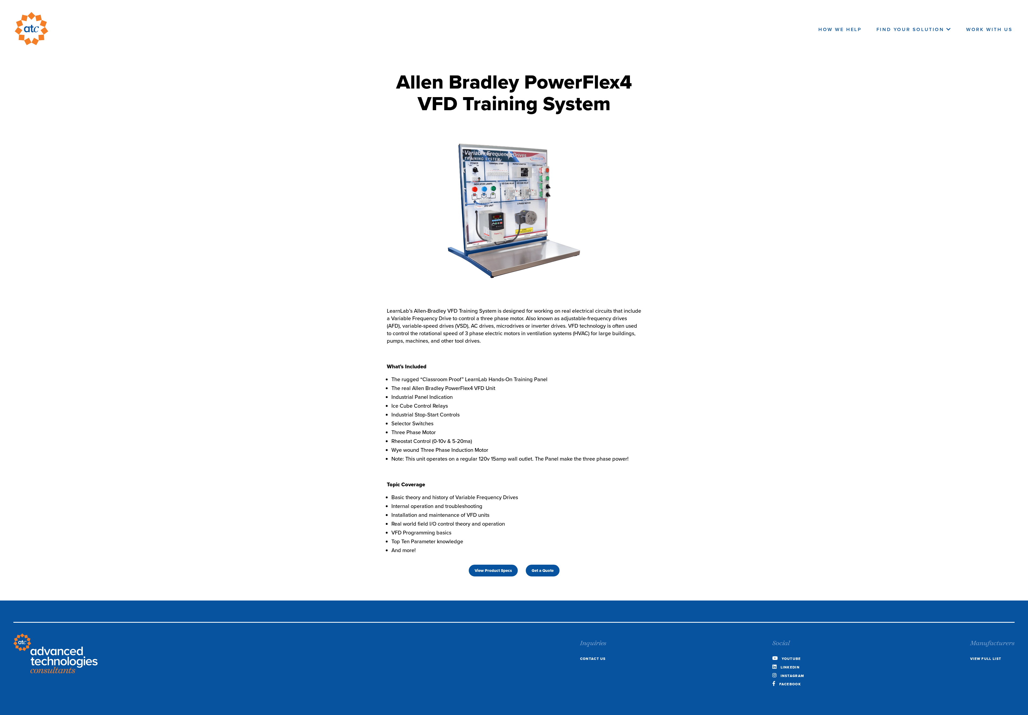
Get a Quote (543, 570)
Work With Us (989, 29)
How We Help (840, 29)
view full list (985, 658)
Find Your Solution (911, 29)
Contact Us (593, 658)
